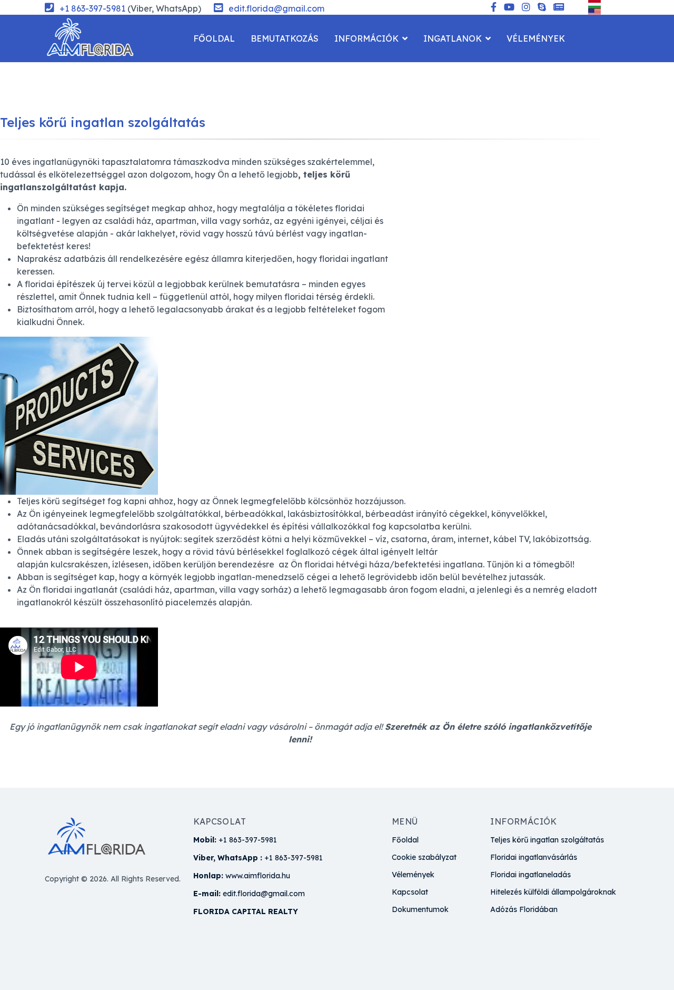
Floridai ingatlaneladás (530, 874)
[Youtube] (509, 7)
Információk (366, 38)
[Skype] (542, 7)
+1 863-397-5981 (92, 8)
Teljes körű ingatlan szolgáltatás (547, 840)
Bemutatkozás (285, 38)
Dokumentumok (420, 909)
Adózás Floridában (524, 909)
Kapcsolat (218, 86)
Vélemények (536, 38)
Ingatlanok (452, 38)
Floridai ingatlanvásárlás (533, 857)
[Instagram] (526, 7)
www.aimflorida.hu (257, 875)
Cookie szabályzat (424, 857)
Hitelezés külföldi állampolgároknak (553, 892)
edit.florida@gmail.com (276, 8)
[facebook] (494, 7)
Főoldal (214, 38)
